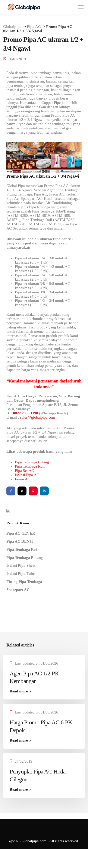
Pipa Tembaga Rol (21, 549)
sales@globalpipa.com (37, 417)
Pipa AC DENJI (19, 541)
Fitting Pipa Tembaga (24, 581)
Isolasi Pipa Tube (20, 573)
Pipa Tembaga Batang (32, 462)
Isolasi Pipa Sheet (20, 565)
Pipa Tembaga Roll (30, 466)
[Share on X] (22, 491)
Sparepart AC (17, 590)
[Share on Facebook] (10, 491)
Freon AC (22, 479)
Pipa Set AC (24, 470)
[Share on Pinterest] (33, 491)
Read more (19, 691)
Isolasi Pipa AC (27, 475)
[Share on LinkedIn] (44, 491)
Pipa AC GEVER (20, 533)
